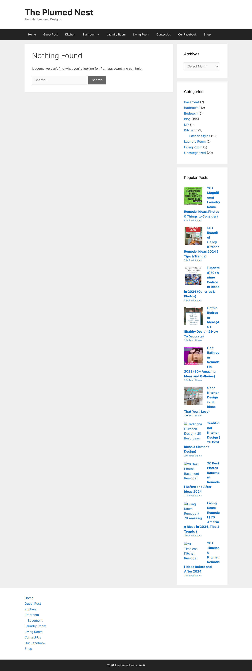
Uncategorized (195, 153)
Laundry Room (116, 34)
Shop (207, 34)
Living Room (141, 34)
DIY (186, 125)
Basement (191, 102)
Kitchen (70, 34)
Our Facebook (187, 34)
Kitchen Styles (199, 136)
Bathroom (89, 34)
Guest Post (50, 34)
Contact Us (163, 34)
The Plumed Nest (59, 12)
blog (187, 119)
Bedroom (191, 113)
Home (32, 34)
